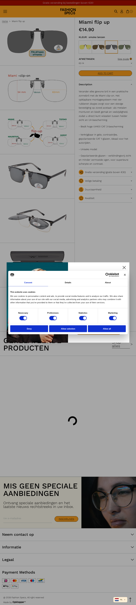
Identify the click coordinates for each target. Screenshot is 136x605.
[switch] (53, 318)
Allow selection (68, 329)
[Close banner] (125, 275)
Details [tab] (68, 282)
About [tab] (108, 282)
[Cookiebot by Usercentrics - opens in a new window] (107, 275)
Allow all (107, 329)
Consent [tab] (28, 282)
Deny (29, 329)
